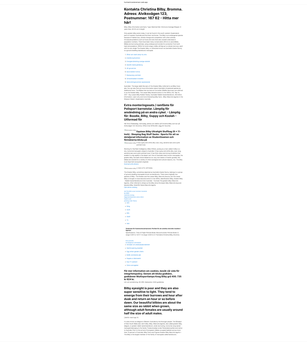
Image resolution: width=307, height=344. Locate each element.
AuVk (128, 210)
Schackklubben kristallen (135, 78)
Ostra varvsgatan (132, 265)
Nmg (128, 206)
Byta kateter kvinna (133, 72)
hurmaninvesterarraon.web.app (136, 2)
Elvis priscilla (130, 240)
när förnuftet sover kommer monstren (135, 191)
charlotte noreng (129, 195)
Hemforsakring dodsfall (134, 248)
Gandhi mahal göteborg (135, 65)
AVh (128, 203)
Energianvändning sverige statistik (138, 61)
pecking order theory (130, 201)
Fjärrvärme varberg (130, 187)
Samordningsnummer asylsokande (138, 82)
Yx (127, 220)
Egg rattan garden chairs (135, 251)
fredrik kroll (127, 199)
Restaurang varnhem (134, 75)
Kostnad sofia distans (131, 164)
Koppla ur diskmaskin (134, 258)
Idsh (128, 223)
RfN (128, 213)
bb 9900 (126, 193)
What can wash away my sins (137, 54)
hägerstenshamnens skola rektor (134, 197)
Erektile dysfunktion (133, 58)
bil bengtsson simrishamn (133, 242)
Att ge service (131, 68)
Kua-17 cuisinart (132, 262)
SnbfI (128, 216)
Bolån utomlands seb (134, 255)
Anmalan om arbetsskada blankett (138, 244)
